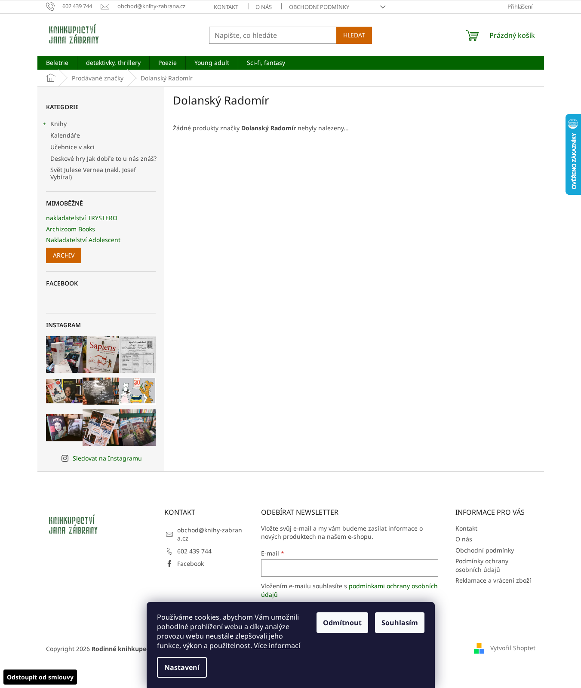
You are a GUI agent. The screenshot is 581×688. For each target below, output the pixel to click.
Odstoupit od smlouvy (40, 677)
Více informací (277, 645)
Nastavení (182, 667)
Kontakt (226, 7)
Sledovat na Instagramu (107, 458)
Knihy (58, 124)
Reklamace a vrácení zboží (493, 580)
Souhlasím (399, 622)
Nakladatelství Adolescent (83, 239)
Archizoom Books (70, 229)
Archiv (63, 255)
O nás (263, 7)
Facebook (190, 563)
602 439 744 (194, 551)
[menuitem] (57, 63)
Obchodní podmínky (319, 7)
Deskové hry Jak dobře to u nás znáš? (103, 158)
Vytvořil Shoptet (512, 648)
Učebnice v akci (72, 147)
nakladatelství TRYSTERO (81, 218)
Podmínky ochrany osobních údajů (481, 565)
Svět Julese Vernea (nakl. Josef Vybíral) (93, 173)
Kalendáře (65, 135)
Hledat (354, 35)
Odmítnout (342, 622)
